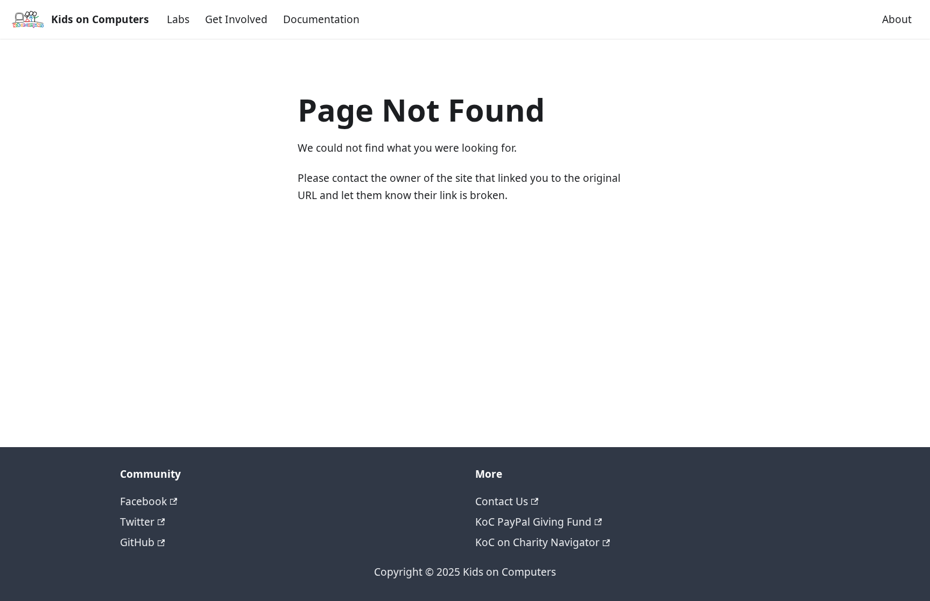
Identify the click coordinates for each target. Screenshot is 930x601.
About (897, 19)
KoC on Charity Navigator (537, 542)
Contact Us (501, 501)
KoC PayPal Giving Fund (533, 521)
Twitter (137, 521)
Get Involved (236, 19)
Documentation (321, 19)
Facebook (143, 501)
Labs (178, 19)
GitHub (137, 542)
